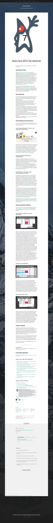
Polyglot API (32, 236)
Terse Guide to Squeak (31, 376)
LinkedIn (22, 396)
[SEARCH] (38, 1)
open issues (27, 332)
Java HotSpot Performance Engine (22, 72)
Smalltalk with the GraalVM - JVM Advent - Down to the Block (27, 458)
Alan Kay (17, 80)
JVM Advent (26, 6)
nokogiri (17, 287)
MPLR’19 (21, 201)
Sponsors (34, 1)
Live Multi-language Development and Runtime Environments (26, 370)
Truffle (32, 147)
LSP (24, 251)
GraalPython (32, 151)
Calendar (24, 1)
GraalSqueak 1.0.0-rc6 (20, 208)
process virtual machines (24, 73)
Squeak (21, 418)
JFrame (25, 319)
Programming (18, 416)
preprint (20, 167)
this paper (17, 167)
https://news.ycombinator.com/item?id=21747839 (25, 440)
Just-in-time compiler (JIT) (29, 145)
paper (18, 251)
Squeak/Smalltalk (30, 82)
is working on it (22, 314)
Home (16, 1)
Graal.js (17, 151)
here (25, 168)
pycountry (19, 288)
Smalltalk (24, 78)
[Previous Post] (1, 261)
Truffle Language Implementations (22, 384)
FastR (27, 151)
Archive (29, 1)
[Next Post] (52, 261)
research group (26, 100)
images (17, 185)
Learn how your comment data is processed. (25, 495)
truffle (21, 416)
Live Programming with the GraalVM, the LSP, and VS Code (19, 410)
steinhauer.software (35, 514)
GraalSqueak (29, 116)
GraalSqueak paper (30, 200)
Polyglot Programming (27, 417)
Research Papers (19, 377)
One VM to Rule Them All (21, 385)
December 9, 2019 (21, 428)
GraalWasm (26, 152)
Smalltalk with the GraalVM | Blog (22, 450)
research (32, 417)
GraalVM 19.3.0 (27, 208)
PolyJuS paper (20, 280)
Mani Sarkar (21, 348)
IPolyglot (32, 291)
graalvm (22, 417)
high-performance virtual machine (25, 88)
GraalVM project (32, 87)
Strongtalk (32, 76)
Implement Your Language (21, 382)
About (20, 1)
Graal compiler (19, 145)
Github (26, 396)
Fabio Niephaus (26, 389)
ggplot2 (30, 288)
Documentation (25, 376)
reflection (21, 179)
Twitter (18, 396)
